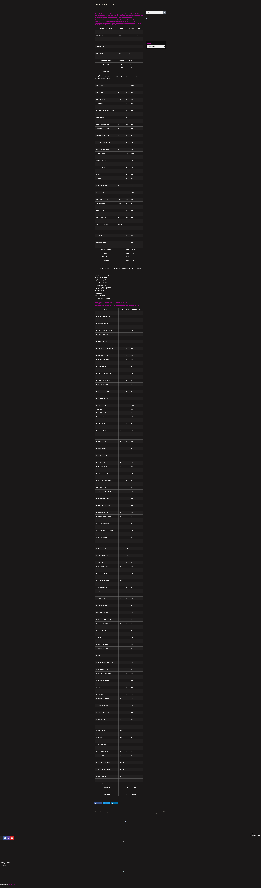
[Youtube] (12, 838)
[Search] (164, 12)
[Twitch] (8, 838)
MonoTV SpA (12, 884)
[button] (98, 803)
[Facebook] (5, 838)
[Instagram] (1, 838)
